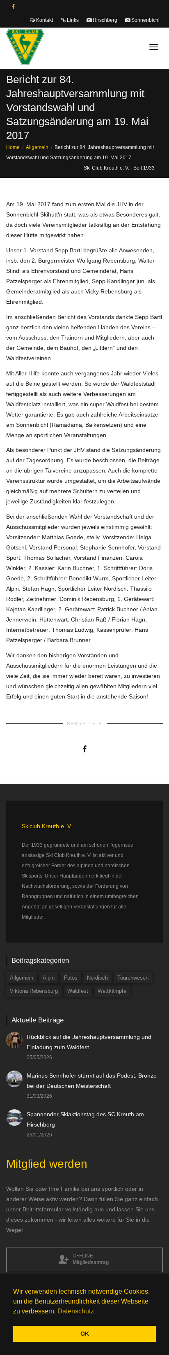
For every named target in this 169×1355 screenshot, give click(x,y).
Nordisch (97, 978)
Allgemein (21, 978)
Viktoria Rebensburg (34, 991)
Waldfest (77, 991)
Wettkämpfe (112, 991)
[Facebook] (13, 7)
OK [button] (84, 1333)
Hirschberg (104, 20)
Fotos (71, 978)
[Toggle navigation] (154, 47)
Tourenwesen (132, 978)
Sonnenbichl (145, 20)
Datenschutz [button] (75, 1311)
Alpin (49, 978)
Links (72, 20)
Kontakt (44, 20)
